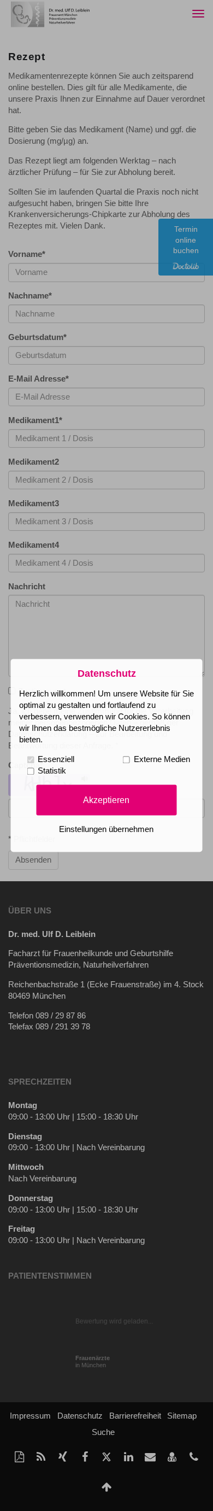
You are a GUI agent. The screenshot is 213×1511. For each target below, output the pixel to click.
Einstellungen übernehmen (106, 829)
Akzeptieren (106, 800)
